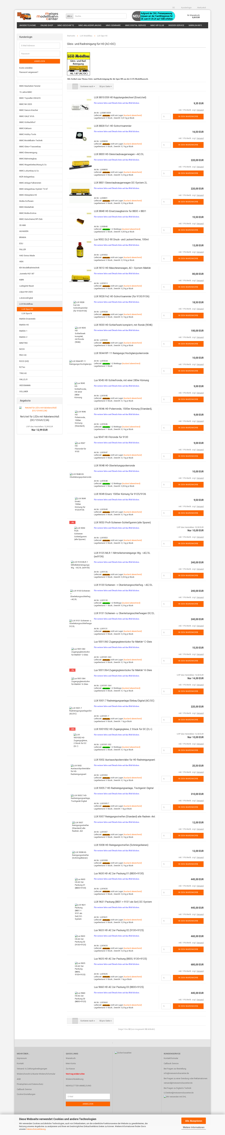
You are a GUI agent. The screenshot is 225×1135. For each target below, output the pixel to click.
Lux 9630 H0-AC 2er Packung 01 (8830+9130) (119, 873)
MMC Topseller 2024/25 (29, 98)
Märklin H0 (24, 325)
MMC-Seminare (113, 25)
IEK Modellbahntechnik (29, 267)
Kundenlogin (186, 8)
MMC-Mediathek (26, 207)
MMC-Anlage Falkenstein (30, 183)
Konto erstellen (26, 68)
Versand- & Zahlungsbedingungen (32, 1068)
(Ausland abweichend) (132, 115)
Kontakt (20, 1063)
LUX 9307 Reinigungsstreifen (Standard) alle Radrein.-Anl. (124, 816)
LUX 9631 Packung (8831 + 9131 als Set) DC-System (123, 901)
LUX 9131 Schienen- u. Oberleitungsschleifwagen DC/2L (124, 613)
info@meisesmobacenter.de (176, 1073)
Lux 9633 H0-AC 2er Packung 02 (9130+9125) (119, 930)
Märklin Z (23, 337)
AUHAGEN (23, 231)
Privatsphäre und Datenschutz (30, 1084)
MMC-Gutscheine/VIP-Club (31, 219)
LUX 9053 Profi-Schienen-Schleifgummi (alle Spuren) (122, 522)
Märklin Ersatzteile (27, 319)
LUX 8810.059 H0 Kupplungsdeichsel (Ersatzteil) (120, 97)
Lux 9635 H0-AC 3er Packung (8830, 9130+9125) (120, 958)
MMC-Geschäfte (66, 25)
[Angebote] (59, 401)
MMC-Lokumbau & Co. (29, 171)
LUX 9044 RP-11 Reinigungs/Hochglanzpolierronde (121, 353)
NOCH (22, 349)
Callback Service (24, 1089)
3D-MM (22, 225)
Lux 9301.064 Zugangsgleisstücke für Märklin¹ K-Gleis (123, 670)
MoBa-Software (26, 201)
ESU (21, 243)
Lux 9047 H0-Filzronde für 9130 (111, 437)
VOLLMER (23, 391)
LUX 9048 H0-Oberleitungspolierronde (114, 465)
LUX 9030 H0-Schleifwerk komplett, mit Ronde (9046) (123, 324)
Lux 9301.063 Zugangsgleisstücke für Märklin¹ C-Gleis (123, 641)
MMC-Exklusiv (25, 128)
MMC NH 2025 (25, 104)
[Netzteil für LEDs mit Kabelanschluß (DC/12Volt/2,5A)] (39, 409)
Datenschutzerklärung (36, 1129)
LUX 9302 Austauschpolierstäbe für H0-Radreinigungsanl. (124, 759)
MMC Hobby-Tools (27, 134)
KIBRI (21, 280)
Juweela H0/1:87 (26, 273)
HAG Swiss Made (27, 255)
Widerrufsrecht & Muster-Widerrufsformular (36, 1074)
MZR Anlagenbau (26, 177)
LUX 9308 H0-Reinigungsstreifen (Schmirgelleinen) (121, 845)
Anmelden (39, 61)
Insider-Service (176, 25)
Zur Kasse (70, 1068)
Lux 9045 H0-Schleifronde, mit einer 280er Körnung (121, 380)
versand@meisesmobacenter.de (178, 1083)
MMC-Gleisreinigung (28, 152)
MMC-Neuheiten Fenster (29, 86)
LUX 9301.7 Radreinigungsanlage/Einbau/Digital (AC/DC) (124, 700)
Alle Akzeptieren (193, 1120)
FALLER (22, 249)
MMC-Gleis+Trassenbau (30, 146)
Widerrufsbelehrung (74, 1079)
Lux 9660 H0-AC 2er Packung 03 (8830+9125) (119, 987)
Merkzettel (201, 8)
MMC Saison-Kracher (28, 110)
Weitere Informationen (193, 1127)
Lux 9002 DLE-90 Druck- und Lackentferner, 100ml (121, 239)
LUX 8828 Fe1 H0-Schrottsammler (112, 125)
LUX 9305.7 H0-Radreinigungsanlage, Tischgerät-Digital (124, 788)
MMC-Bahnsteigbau (28, 159)
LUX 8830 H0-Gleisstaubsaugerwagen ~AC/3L (119, 154)
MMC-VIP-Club (157, 25)
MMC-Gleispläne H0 (28, 195)
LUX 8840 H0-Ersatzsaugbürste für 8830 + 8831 (120, 211)
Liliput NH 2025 (26, 292)
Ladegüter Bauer (26, 286)
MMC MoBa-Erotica (27, 213)
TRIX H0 (22, 373)
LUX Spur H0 (27, 309)
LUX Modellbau (26, 304)
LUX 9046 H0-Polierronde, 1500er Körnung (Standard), (123, 408)
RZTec (22, 367)
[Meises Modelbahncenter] (39, 16)
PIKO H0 (22, 355)
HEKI (21, 261)
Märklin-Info (195, 25)
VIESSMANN (24, 385)
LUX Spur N (27, 313)
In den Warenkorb (188, 116)
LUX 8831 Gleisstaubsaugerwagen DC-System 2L (120, 182)
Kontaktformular (171, 1058)
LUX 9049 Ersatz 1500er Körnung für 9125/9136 (120, 494)
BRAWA (22, 237)
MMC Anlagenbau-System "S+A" (33, 189)
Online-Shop (46, 25)
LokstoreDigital (26, 298)
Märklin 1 (23, 331)
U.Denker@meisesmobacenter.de (178, 1093)
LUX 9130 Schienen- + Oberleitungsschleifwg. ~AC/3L (123, 584)
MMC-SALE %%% (26, 116)
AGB (19, 1079)
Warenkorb (71, 1058)
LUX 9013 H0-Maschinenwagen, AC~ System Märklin (122, 267)
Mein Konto (71, 1063)
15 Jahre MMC (25, 92)
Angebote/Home (27, 25)
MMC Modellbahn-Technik (31, 140)
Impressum (22, 1058)
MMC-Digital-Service (135, 25)
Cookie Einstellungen (26, 1094)
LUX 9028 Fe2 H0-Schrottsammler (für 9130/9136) (121, 296)
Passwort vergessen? (28, 72)
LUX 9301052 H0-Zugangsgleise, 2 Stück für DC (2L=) (123, 729)
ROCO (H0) (24, 361)
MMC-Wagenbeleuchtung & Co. (33, 164)
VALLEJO (23, 379)
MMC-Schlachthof (27, 122)
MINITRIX (23, 343)
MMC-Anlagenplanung (90, 25)
